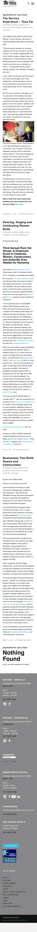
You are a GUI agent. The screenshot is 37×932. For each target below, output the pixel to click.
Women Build (24, 235)
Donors (21, 232)
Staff (31, 27)
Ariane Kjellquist (26, 214)
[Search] (27, 3)
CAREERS (5, 898)
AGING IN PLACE (7, 886)
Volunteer (7, 30)
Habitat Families (16, 27)
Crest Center (16, 360)
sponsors (30, 294)
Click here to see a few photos (13, 427)
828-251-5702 (8, 778)
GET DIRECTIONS (10, 699)
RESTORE (5, 889)
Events (27, 232)
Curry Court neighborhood (24, 402)
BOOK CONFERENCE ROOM (11, 895)
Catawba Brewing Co (20, 343)
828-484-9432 (8, 724)
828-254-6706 (8, 686)
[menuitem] (27, 3)
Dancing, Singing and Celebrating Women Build (17, 225)
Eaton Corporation (24, 515)
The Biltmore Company (25, 340)
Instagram (25, 439)
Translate (14, 761)
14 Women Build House (23, 278)
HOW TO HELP (7, 880)
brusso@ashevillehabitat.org (20, 632)
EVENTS (5, 900)
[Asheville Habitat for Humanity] (15, 3)
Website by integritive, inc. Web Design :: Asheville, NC (15, 920)
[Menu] (31, 3)
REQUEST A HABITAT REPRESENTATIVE (14, 892)
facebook (15, 439)
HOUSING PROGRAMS (9, 883)
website (8, 441)
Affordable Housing (10, 25)
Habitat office (28, 358)
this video (19, 204)
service (25, 27)
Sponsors (6, 235)
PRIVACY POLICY (8, 903)
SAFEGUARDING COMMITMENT (12, 906)
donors (8, 297)
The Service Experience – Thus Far (18, 20)
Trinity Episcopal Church (21, 269)
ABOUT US (6, 877)
